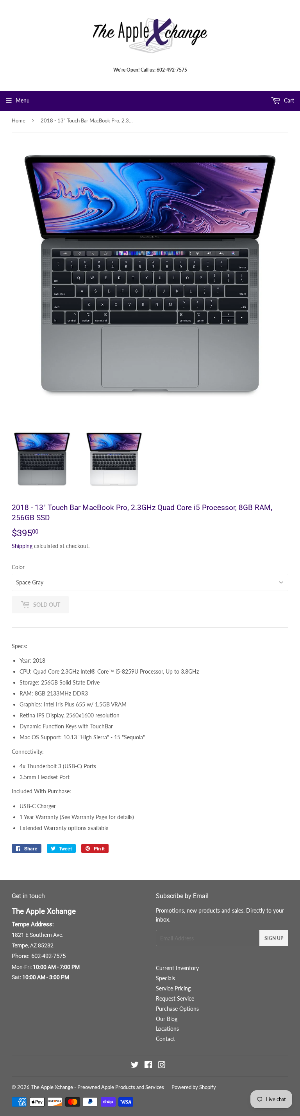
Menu (23, 100)
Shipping (22, 546)
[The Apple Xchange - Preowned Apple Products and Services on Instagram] (162, 1065)
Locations (167, 1028)
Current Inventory (177, 968)
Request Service (175, 998)
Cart (288, 100)
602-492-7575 (48, 956)
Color (18, 567)
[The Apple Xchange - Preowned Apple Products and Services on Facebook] (148, 1065)
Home (18, 120)
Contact (165, 1038)
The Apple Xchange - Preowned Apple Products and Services (97, 1087)
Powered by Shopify (193, 1087)
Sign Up (273, 938)
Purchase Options (177, 1008)
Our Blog (166, 1018)
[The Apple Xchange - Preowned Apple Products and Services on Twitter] (135, 1065)
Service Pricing (173, 988)
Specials (165, 978)
